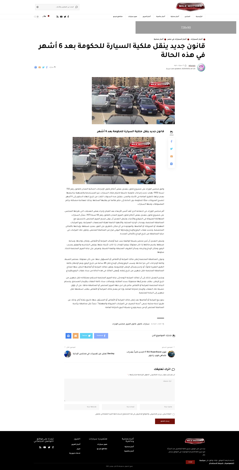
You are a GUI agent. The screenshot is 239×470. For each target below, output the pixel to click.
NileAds (192, 66)
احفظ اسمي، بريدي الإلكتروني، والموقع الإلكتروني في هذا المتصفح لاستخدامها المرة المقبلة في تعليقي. (133, 414)
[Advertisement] (123, 6)
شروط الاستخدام (216, 463)
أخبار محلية (158, 39)
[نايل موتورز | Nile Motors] (190, 7)
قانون (139, 324)
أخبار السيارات (196, 39)
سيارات (146, 324)
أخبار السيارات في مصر (176, 39)
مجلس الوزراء (118, 324)
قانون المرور (131, 324)
